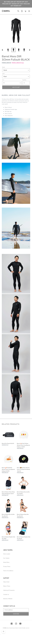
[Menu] (29, 11)
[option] (8, 49)
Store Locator (6, 554)
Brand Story (6, 562)
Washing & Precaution (9, 590)
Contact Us (6, 594)
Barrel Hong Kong (10, 628)
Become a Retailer (7, 598)
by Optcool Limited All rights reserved (21, 628)
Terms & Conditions (8, 570)
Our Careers (6, 558)
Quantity (24, 80)
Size (3, 80)
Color (3, 73)
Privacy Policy (6, 566)
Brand (3, 67)
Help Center (6, 582)
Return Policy (6, 586)
